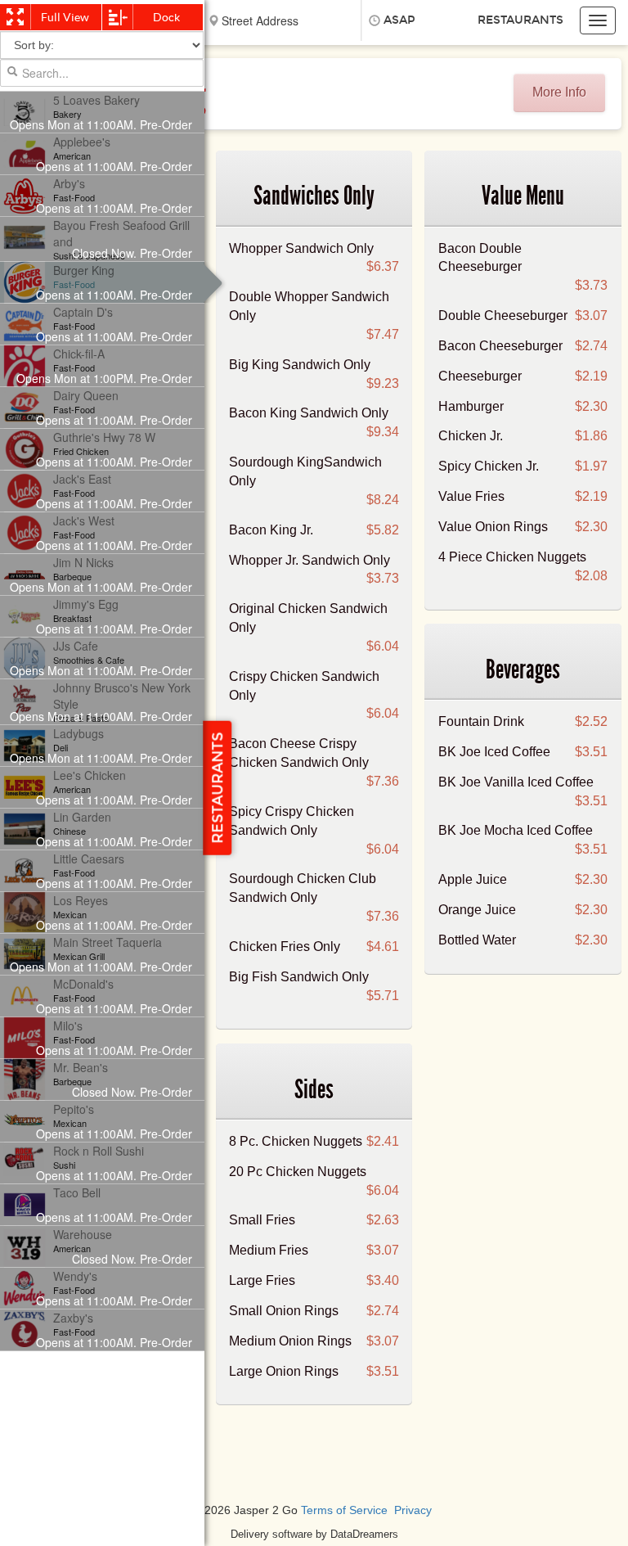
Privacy (413, 1510)
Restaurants (520, 20)
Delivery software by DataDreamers (314, 1534)
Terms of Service (344, 1510)
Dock (166, 17)
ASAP (399, 20)
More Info (559, 92)
